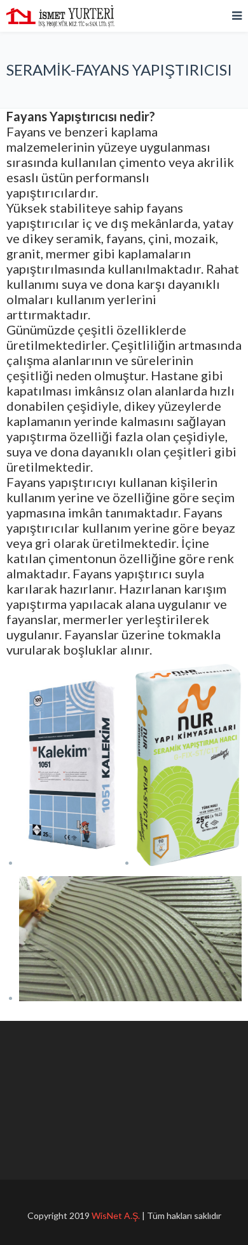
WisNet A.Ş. (116, 1215)
